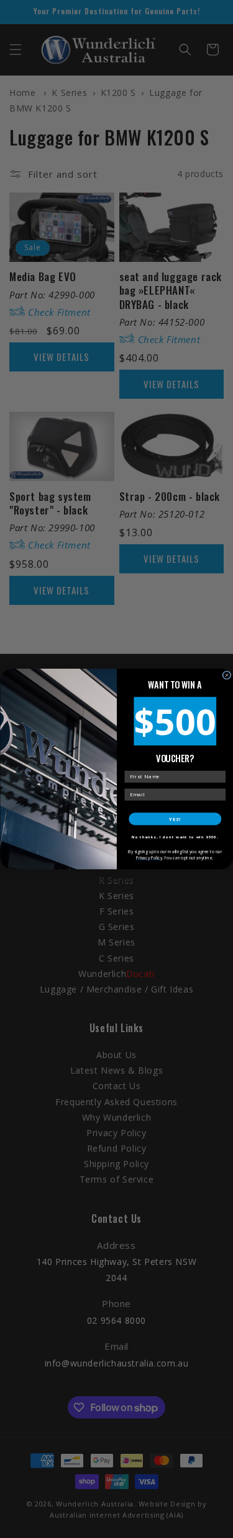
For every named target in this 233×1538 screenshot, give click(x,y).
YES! (175, 818)
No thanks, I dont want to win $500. (174, 837)
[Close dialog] (227, 675)
